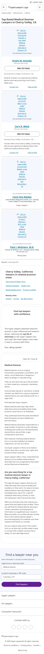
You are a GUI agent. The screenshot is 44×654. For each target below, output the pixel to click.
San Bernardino (27, 299)
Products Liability (6, 13)
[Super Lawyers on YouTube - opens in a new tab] (25, 627)
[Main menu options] (4, 7)
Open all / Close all (30, 359)
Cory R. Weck (22, 126)
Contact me (13, 87)
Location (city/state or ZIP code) (14, 573)
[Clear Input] (39, 567)
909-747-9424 (23, 68)
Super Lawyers (8, 595)
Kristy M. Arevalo (22, 60)
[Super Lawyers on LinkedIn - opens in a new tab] (31, 627)
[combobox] (22, 567)
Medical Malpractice (13, 290)
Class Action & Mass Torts (15, 282)
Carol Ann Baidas (22, 196)
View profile (32, 87)
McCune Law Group (21, 63)
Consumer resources (11, 611)
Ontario (9, 299)
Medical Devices (18, 13)
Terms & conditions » (12, 645)
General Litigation (12, 286)
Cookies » (37, 645)
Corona (16, 299)
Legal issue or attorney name (13, 563)
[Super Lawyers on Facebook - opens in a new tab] (13, 627)
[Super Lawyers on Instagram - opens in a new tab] (19, 627)
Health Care (25, 286)
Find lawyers (22, 584)
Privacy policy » (26, 645)
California (27, 13)
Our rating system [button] (13, 347)
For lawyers (7, 603)
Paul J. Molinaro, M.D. (22, 247)
